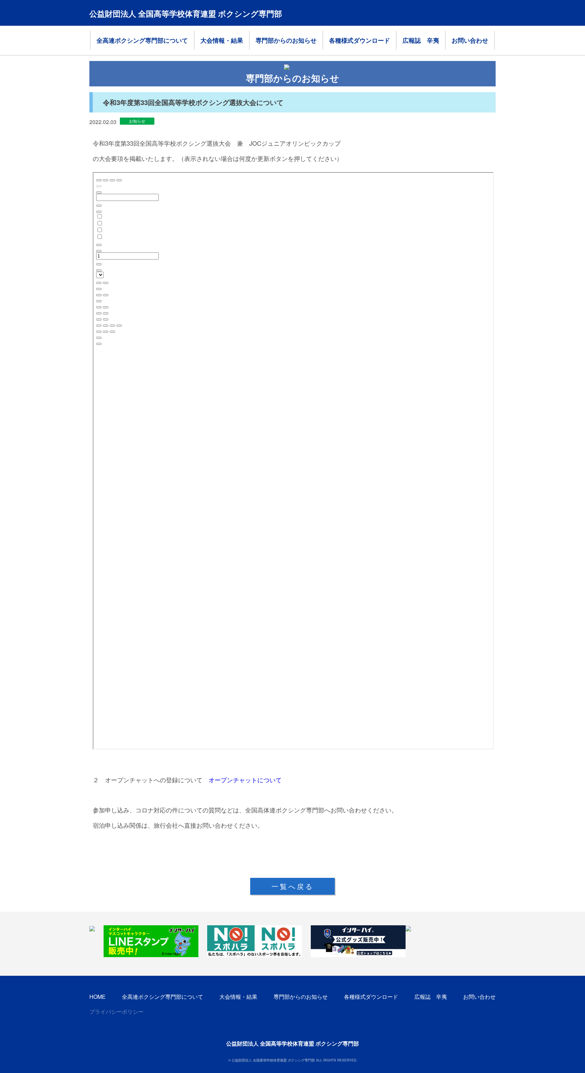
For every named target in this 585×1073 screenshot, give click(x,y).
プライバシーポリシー (116, 1011)
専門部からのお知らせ (286, 40)
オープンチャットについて (245, 779)
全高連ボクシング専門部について (142, 40)
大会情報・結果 (221, 40)
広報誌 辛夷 (421, 40)
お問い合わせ (470, 40)
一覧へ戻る (293, 886)
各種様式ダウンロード (359, 40)
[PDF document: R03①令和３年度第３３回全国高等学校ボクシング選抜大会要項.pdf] (293, 460)
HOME (97, 996)
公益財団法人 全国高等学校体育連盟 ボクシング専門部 (185, 13)
